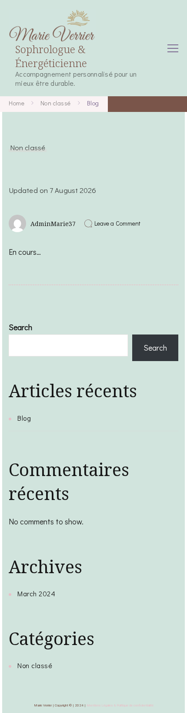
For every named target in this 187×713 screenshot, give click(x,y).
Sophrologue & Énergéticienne (51, 55)
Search (20, 327)
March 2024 (36, 593)
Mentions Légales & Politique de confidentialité (120, 705)
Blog (24, 417)
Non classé (27, 147)
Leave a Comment (117, 223)
